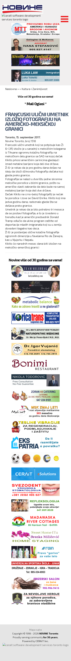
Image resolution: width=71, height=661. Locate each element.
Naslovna (11, 88)
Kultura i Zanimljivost (34, 88)
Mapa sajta (35, 629)
